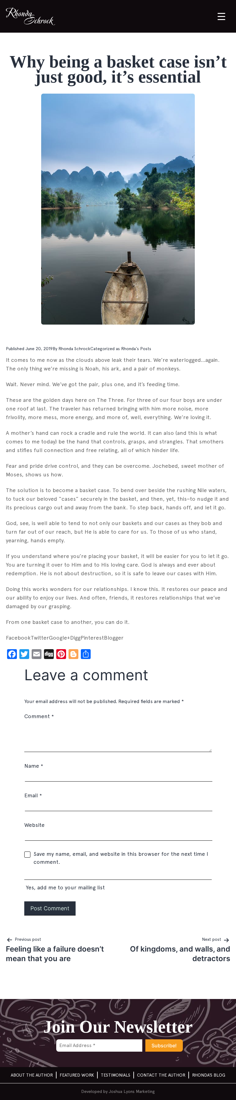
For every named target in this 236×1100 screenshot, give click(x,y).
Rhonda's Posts (136, 348)
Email (33, 795)
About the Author (32, 1075)
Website (34, 825)
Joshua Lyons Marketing (132, 1091)
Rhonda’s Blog (208, 1075)
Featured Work (77, 1075)
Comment (39, 716)
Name (33, 765)
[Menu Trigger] (221, 16)
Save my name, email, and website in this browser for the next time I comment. (120, 858)
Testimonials (115, 1075)
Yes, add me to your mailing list (64, 887)
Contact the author (161, 1075)
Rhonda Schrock (74, 348)
